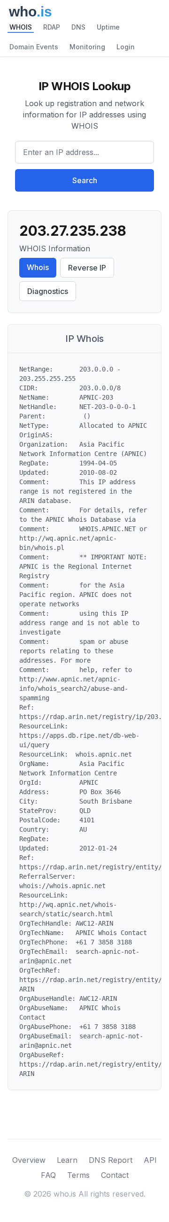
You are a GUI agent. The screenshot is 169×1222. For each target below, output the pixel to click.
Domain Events (33, 47)
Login (125, 47)
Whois (38, 267)
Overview (29, 1160)
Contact (115, 1175)
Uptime (108, 27)
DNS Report (110, 1160)
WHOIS (20, 27)
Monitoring (87, 47)
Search (84, 180)
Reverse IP (87, 267)
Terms (78, 1175)
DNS (78, 27)
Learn (67, 1160)
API (150, 1160)
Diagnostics (47, 291)
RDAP (51, 27)
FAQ (48, 1175)
